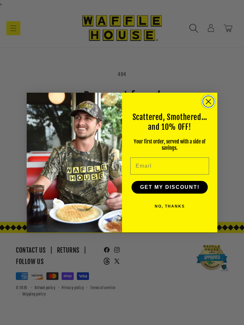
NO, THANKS (170, 206)
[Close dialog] (208, 101)
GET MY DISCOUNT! (170, 187)
